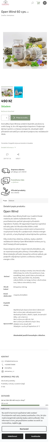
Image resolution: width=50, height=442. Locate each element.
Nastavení (24, 429)
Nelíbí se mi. (5, 409)
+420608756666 (10, 364)
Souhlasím (35, 436)
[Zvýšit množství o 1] (9, 116)
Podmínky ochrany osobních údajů (13, 384)
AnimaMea (8, 368)
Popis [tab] (5, 201)
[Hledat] (32, 3)
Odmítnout (12, 436)
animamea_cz (9, 371)
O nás (3, 387)
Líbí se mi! (4, 403)
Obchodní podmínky (8, 381)
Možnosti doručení (7, 111)
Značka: (7, 15)
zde (19, 423)
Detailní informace (7, 147)
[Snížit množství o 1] (9, 119)
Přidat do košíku (22, 118)
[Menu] (44, 3)
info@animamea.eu (11, 361)
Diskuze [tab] (11, 201)
